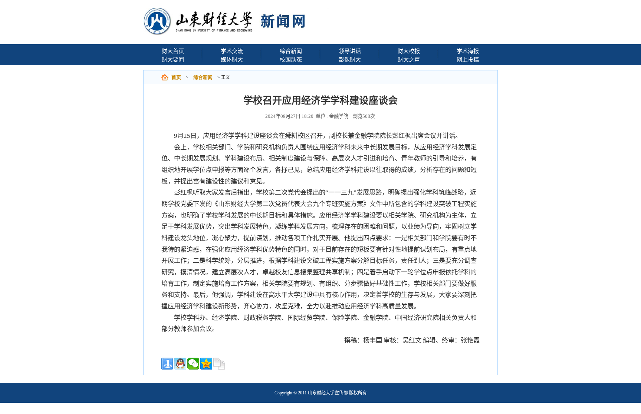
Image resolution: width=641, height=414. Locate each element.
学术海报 (468, 51)
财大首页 (173, 51)
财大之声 (409, 59)
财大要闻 (173, 59)
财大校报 (409, 51)
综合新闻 (291, 51)
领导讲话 (350, 51)
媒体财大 (232, 59)
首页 (176, 77)
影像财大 (350, 59)
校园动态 (291, 59)
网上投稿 (468, 59)
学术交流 (232, 51)
